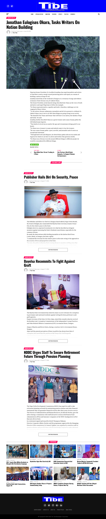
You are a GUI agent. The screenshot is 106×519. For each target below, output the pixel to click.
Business (73, 14)
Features (54, 14)
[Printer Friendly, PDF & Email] (34, 144)
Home (32, 14)
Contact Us (46, 510)
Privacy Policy (60, 510)
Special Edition (39, 14)
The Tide (15, 32)
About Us (53, 510)
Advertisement (37, 510)
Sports (60, 14)
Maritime (47, 14)
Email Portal (69, 510)
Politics (66, 14)
